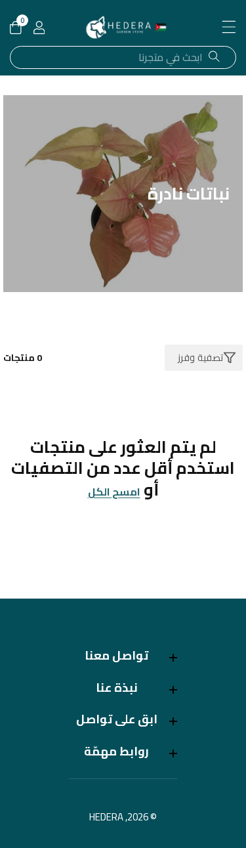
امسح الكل (114, 492)
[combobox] (123, 57)
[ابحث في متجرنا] (214, 57)
